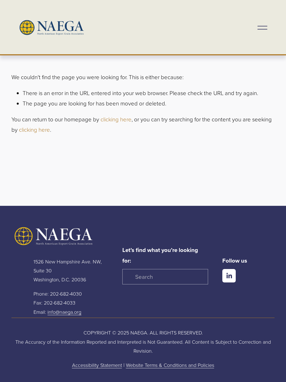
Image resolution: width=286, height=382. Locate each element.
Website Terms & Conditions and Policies (170, 365)
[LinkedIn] (229, 275)
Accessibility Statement (97, 365)
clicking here (116, 119)
